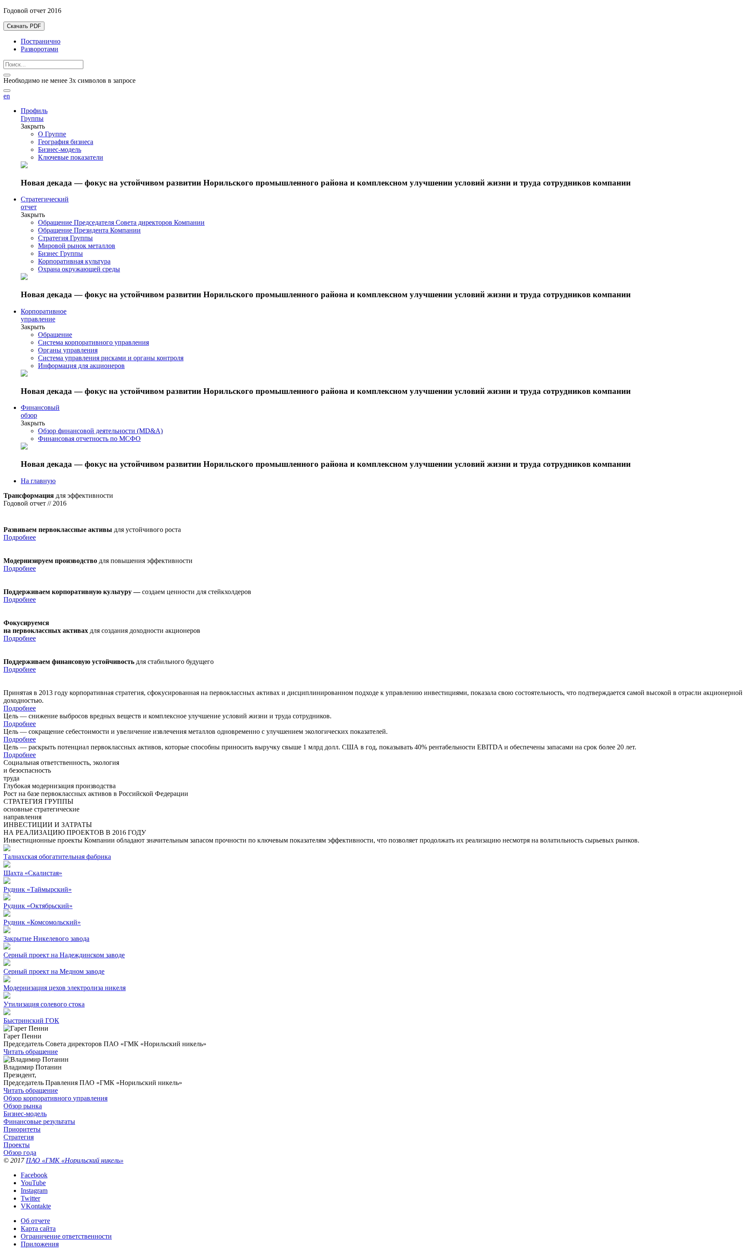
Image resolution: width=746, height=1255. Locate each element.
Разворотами (39, 49)
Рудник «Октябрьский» (38, 905)
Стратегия (18, 1137)
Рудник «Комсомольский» (42, 922)
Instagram (34, 1190)
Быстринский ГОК (31, 1020)
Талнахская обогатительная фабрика (57, 856)
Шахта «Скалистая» (32, 873)
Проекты (16, 1144)
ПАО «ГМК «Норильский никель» (74, 1160)
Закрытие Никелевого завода (46, 938)
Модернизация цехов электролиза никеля (64, 987)
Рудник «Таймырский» (37, 889)
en (6, 96)
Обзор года (19, 1152)
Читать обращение (30, 1051)
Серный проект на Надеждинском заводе (64, 955)
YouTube (33, 1182)
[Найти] (6, 90)
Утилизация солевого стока (44, 1004)
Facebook (34, 1175)
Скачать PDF (24, 26)
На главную (38, 480)
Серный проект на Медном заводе (53, 971)
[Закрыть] (6, 75)
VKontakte (36, 1206)
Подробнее (19, 537)
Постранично (40, 41)
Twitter (30, 1198)
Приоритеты (22, 1129)
